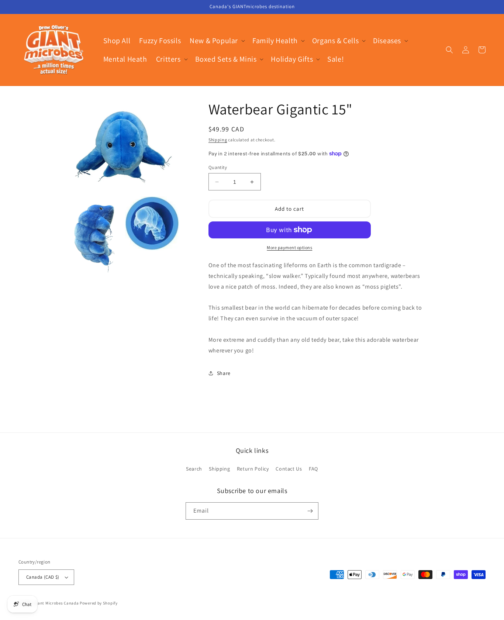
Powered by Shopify (99, 603)
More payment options (289, 247)
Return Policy (253, 468)
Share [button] (224, 373)
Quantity (217, 167)
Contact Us (289, 468)
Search (194, 468)
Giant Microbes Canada (56, 603)
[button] (216, 40)
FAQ (313, 468)
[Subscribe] (310, 511)
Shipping (217, 139)
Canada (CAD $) (42, 577)
